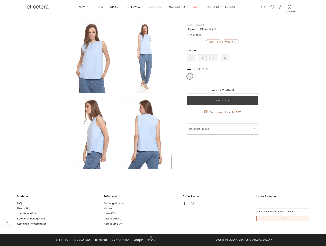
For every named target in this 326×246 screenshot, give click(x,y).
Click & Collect (112, 218)
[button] (222, 90)
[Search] (263, 7)
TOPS (99, 7)
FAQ (19, 203)
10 (225, 57)
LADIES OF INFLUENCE (221, 7)
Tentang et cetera (114, 203)
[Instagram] (192, 203)
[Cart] (281, 7)
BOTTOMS (155, 7)
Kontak (108, 208)
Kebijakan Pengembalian (32, 223)
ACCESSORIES (177, 7)
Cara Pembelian (26, 213)
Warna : (197, 69)
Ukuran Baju (24, 208)
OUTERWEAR (133, 7)
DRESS (114, 7)
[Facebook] (184, 203)
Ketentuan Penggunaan (31, 218)
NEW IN (84, 7)
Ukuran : (192, 50)
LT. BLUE (190, 76)
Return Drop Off (113, 223)
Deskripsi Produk (199, 128)
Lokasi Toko (111, 213)
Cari (283, 218)
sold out (222, 100)
